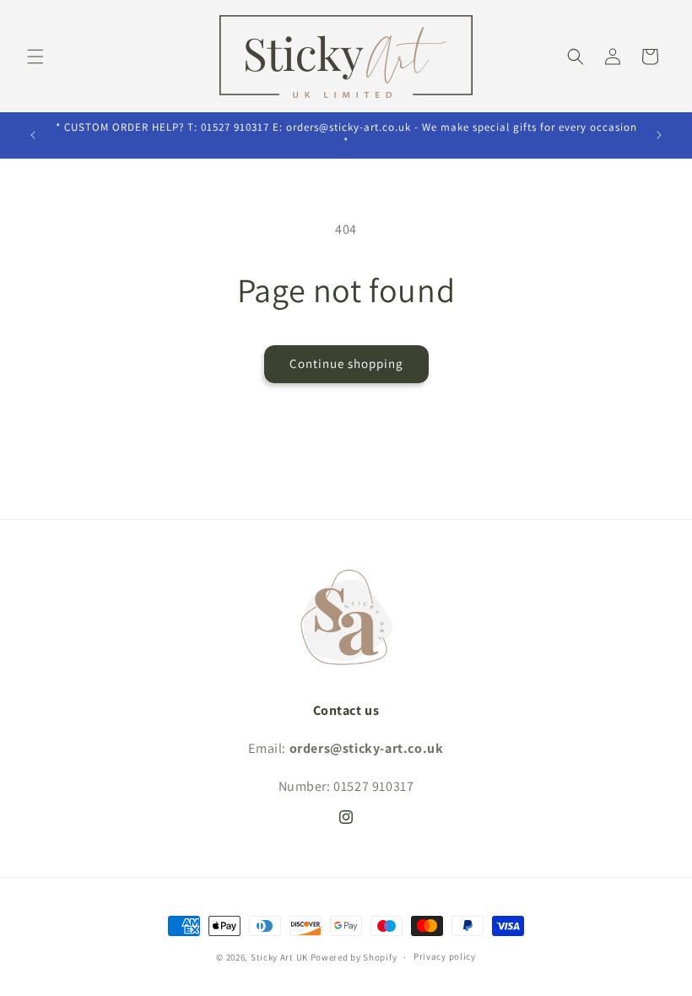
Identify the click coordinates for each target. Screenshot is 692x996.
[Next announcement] (659, 135)
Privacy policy (445, 956)
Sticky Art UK (279, 957)
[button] (35, 56)
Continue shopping (346, 363)
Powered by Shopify (354, 957)
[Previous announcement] (32, 135)
